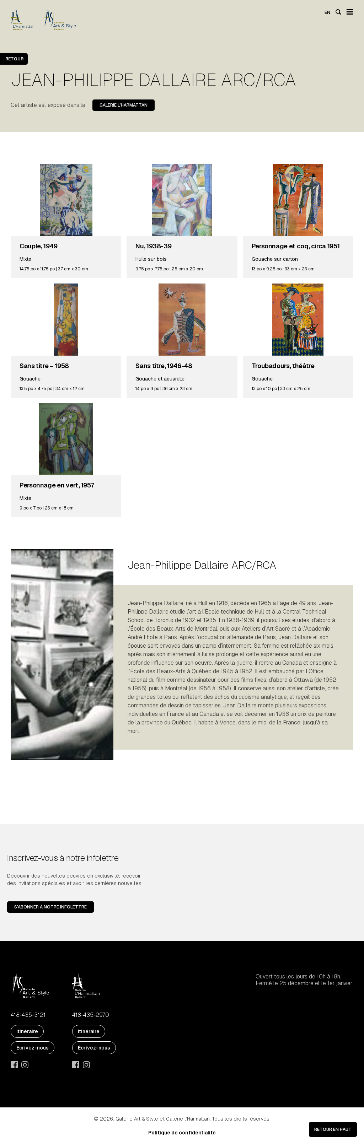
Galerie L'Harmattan (124, 105)
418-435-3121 (28, 1015)
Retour (14, 59)
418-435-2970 (90, 1015)
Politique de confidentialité (182, 1132)
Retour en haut (333, 1129)
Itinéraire (27, 1031)
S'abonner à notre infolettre (50, 907)
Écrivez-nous (32, 1048)
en (327, 12)
